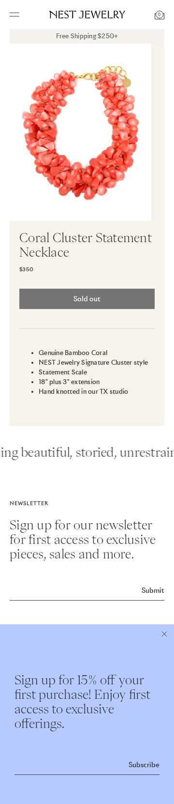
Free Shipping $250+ (87, 36)
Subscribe (144, 764)
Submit (153, 590)
